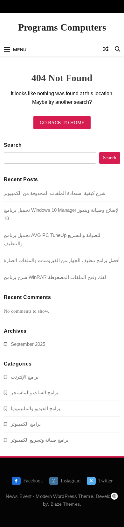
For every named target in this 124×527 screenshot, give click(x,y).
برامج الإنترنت (24, 377)
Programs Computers (62, 27)
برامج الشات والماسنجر (34, 392)
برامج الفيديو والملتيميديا (35, 408)
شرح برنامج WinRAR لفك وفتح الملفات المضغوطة (55, 277)
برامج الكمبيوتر (26, 424)
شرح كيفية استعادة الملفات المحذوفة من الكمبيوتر (55, 193)
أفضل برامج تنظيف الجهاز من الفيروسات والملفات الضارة (62, 260)
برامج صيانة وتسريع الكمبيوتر (39, 440)
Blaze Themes (65, 504)
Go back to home (62, 122)
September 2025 (28, 344)
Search (13, 145)
